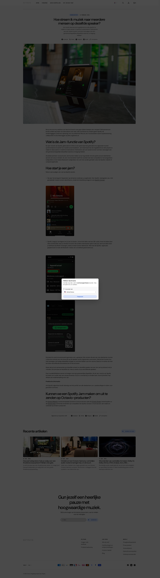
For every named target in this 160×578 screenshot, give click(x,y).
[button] (80, 292)
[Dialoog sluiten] (97, 280)
